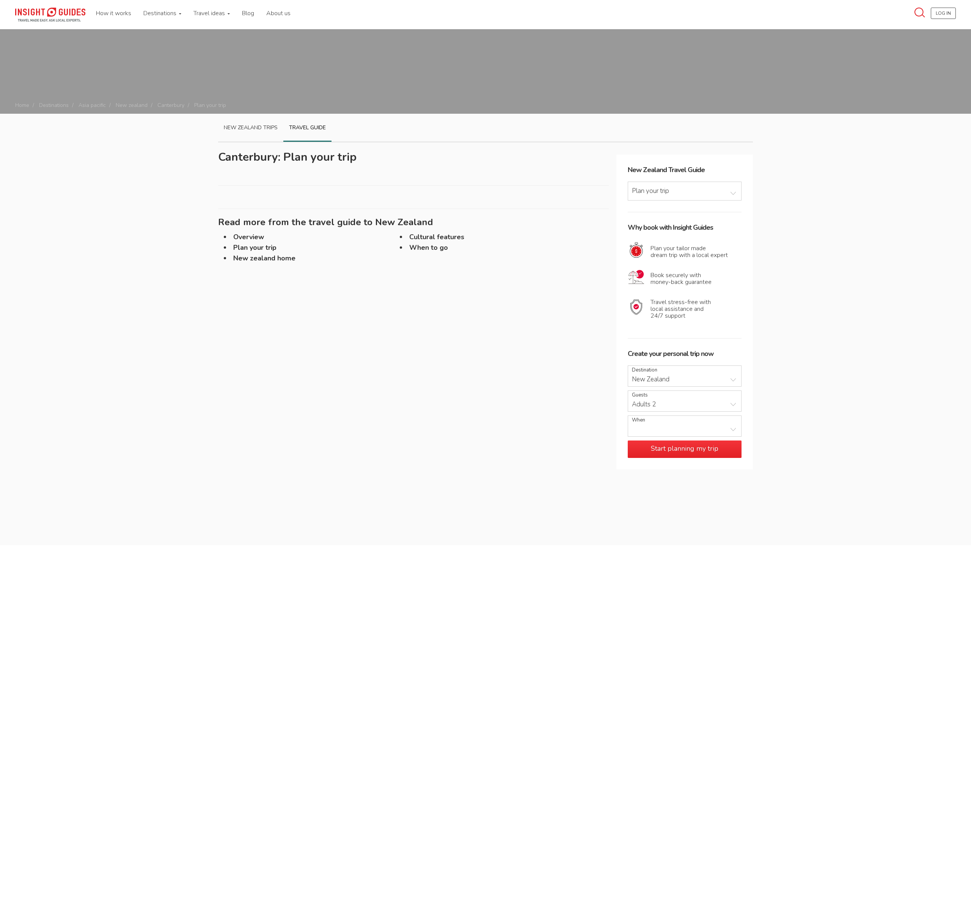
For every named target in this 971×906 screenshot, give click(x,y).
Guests (640, 395)
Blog (248, 13)
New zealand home (264, 258)
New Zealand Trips (251, 127)
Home (22, 105)
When (638, 420)
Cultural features (436, 236)
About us (278, 13)
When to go (428, 247)
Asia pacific (92, 105)
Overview (248, 236)
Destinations (160, 13)
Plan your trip (255, 247)
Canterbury (170, 105)
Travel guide (307, 127)
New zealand (132, 105)
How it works (113, 13)
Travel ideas (209, 13)
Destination (644, 370)
